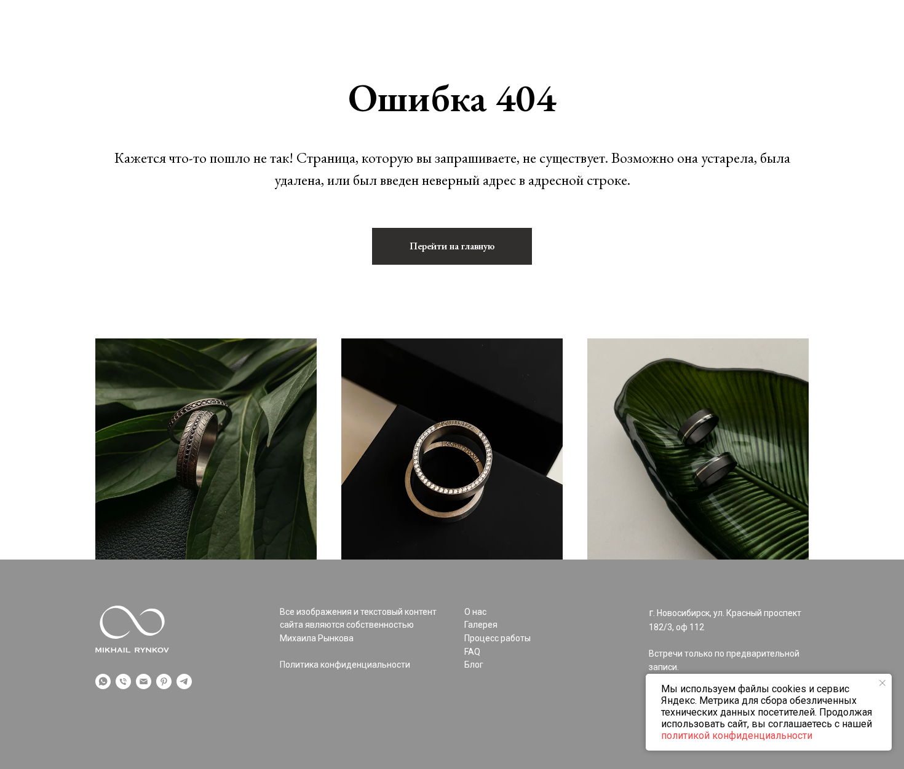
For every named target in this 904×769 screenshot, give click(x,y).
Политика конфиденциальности (345, 664)
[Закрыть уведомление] (882, 683)
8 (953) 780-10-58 (768, 57)
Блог (696, 57)
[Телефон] (123, 681)
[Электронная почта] (143, 681)
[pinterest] (164, 681)
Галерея (114, 57)
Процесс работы (240, 57)
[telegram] (184, 681)
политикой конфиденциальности (736, 735)
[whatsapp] (103, 681)
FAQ (655, 57)
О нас (167, 57)
